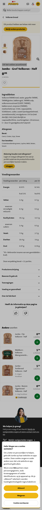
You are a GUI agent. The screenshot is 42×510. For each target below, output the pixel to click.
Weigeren (21, 495)
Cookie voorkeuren (21, 503)
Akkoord (21, 488)
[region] (21, 474)
